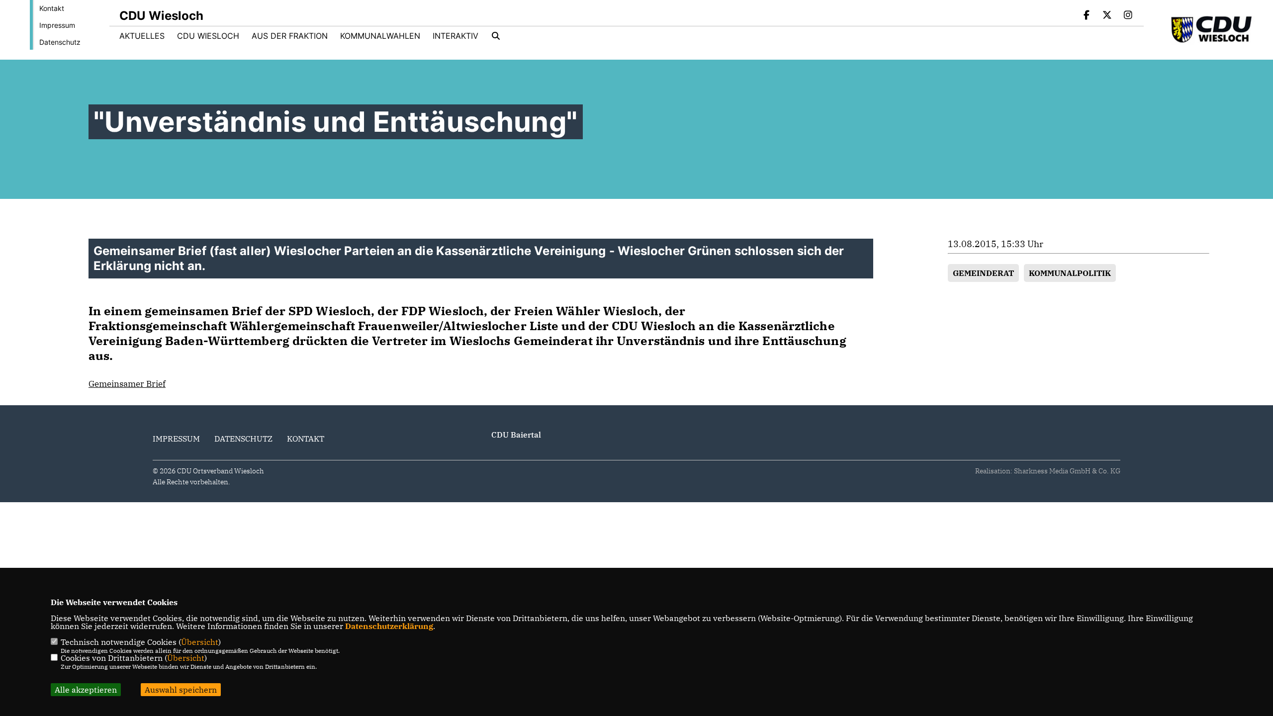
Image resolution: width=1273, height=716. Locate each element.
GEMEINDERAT (983, 273)
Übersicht (199, 642)
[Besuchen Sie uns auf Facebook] (1086, 15)
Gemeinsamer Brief (127, 383)
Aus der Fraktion (290, 36)
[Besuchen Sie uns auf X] (1107, 15)
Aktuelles (142, 36)
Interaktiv (455, 36)
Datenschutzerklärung (389, 626)
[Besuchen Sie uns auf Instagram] (1128, 15)
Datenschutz (60, 42)
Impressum (57, 25)
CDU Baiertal (516, 435)
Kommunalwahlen (380, 36)
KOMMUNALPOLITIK (1070, 273)
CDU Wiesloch (208, 36)
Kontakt (51, 8)
